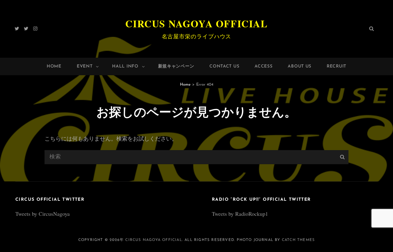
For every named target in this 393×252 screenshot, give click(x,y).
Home (54, 66)
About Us (299, 66)
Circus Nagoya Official (196, 23)
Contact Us (224, 66)
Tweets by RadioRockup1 (240, 213)
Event (85, 66)
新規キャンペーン (176, 66)
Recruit (336, 66)
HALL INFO (125, 66)
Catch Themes (298, 240)
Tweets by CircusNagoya (42, 213)
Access (263, 66)
